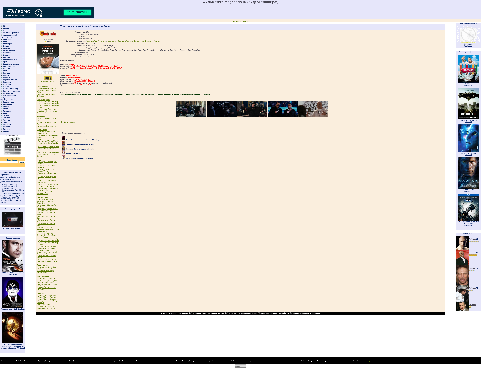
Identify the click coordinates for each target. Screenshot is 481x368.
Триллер (6, 120)
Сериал (6, 106)
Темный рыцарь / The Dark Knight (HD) (468, 223)
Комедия (6, 73)
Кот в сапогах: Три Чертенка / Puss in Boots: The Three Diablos (48, 229)
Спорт (5, 113)
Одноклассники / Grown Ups (48, 102)
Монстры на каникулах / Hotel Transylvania (46, 99)
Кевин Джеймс (42, 86)
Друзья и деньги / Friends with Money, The (47, 285)
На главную (237, 21)
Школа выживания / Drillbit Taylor (79, 158)
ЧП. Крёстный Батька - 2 (12, 228)
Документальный (10, 59)
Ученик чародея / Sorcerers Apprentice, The (47, 189)
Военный (7, 53)
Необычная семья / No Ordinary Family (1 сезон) (46, 307)
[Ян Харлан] (468, 43)
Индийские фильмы (11, 64)
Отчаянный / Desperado (46, 248)
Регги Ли (40, 293)
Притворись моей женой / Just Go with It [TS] (47, 132)
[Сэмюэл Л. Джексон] (462, 265)
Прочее (6, 131)
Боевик (6, 46)
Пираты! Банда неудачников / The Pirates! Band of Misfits (47, 252)
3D (4, 26)
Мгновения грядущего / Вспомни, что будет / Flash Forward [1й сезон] (10, 177)
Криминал (7, 82)
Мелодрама (7, 84)
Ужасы (5, 122)
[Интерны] (468, 82)
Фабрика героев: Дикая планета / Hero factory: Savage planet (46, 271)
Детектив (6, 55)
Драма (5, 62)
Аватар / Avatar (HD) (468, 154)
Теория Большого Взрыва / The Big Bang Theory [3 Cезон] (12, 194)
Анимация (7, 39)
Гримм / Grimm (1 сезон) (47, 295)
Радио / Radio (43, 171)
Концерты (7, 77)
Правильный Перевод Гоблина (7, 99)
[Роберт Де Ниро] (462, 311)
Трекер (245, 21)
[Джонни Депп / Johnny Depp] (462, 301)
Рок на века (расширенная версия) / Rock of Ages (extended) (47, 137)
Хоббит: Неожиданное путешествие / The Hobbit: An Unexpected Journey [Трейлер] (13, 346)
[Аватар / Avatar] (468, 188)
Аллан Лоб (41, 117)
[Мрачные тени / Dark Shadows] (12, 308)
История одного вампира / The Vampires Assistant (47, 210)
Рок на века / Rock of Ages (48, 141)
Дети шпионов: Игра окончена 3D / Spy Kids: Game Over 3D (46, 201)
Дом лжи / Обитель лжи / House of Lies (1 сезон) (47, 281)
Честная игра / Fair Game (47, 261)
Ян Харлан (468, 45)
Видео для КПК (9, 50)
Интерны (5, 174)
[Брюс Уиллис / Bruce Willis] (462, 249)
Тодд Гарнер (42, 160)
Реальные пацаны (8, 188)
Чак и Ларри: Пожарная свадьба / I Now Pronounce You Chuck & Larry (47, 111)
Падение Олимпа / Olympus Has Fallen (13, 273)
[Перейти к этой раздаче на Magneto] (48, 36)
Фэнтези (6, 127)
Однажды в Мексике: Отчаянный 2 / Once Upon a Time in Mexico (47, 235)
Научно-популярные (11, 91)
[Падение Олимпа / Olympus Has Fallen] (12, 271)
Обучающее (8, 93)
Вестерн (6, 48)
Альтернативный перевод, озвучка (8, 36)
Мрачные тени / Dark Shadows (13, 309)
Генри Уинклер (42, 265)
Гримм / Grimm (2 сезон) (47, 297)
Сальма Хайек (42, 197)
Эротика (6, 129)
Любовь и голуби (72, 154)
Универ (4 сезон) (8, 186)
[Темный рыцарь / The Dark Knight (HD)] (468, 220)
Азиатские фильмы (11, 33)
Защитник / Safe (44, 305)
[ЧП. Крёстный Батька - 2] (12, 227)
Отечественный (9, 96)
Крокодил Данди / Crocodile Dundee (79, 149)
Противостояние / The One (48, 169)
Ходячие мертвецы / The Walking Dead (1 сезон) (10, 198)
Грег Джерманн (43, 276)
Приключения (8, 102)
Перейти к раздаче (68, 122)
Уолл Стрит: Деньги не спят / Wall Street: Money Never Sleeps (48, 148)
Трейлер (6, 118)
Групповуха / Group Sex (47, 267)
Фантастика (7, 124)
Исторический (9, 66)
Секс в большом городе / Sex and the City (82, 140)
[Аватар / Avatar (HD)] (468, 152)
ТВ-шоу (6, 115)
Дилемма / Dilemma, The (47, 88)
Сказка (6, 109)
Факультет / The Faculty (47, 259)
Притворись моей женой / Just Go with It (47, 129)
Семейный (7, 104)
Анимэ (5, 41)
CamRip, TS (7, 28)
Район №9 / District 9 (468, 121)
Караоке (6, 68)
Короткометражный (11, 80)
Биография (7, 44)
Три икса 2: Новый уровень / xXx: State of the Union (48, 185)
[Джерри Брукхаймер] (462, 285)
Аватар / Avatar (468, 190)
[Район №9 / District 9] (468, 119)
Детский (6, 57)
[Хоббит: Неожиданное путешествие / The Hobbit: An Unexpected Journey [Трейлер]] (12, 343)
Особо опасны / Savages (47, 246)
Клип (5, 71)
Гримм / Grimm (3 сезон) (47, 299)
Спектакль (7, 111)
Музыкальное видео (11, 89)
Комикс (6, 75)
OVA (5, 30)
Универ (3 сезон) (8, 185)
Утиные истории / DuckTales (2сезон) (80, 144)
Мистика (6, 86)
